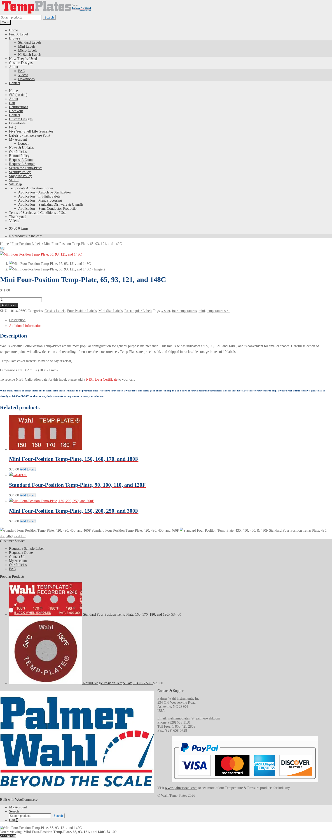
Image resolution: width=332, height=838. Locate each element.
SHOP (14, 180)
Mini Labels (26, 46)
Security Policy (20, 172)
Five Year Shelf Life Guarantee (31, 131)
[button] (2, 249)
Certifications (18, 107)
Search (49, 17)
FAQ (21, 71)
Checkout (16, 111)
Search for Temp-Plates (25, 168)
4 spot (165, 311)
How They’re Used (23, 59)
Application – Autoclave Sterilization (44, 192)
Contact (14, 83)
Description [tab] (17, 320)
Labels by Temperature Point (29, 135)
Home (13, 30)
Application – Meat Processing (40, 200)
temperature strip (218, 311)
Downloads (26, 79)
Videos (23, 75)
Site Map (15, 184)
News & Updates (21, 147)
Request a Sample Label (26, 548)
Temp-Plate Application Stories (31, 188)
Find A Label (18, 34)
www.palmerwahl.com (181, 788)
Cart (12, 103)
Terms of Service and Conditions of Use (37, 212)
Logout (23, 143)
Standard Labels (29, 42)
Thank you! (17, 217)
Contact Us (17, 557)
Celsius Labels (54, 311)
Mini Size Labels (110, 311)
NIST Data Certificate (101, 379)
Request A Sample (22, 164)
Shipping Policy (20, 176)
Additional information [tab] (25, 326)
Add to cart (9, 305)
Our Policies (18, 152)
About (13, 67)
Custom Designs (21, 63)
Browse (14, 38)
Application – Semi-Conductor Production (48, 208)
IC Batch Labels (29, 54)
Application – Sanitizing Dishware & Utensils (50, 204)
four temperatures (184, 311)
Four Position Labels (26, 244)
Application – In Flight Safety (39, 196)
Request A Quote (21, 160)
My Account (18, 139)
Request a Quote (21, 552)
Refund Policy (19, 156)
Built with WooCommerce (18, 799)
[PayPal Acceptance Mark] (245, 778)
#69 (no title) (18, 95)
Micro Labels (27, 50)
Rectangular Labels (138, 311)
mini (202, 311)
